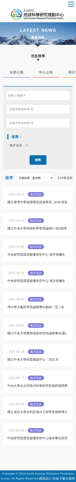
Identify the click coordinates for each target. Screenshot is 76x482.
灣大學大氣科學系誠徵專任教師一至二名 (35, 307)
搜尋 (38, 160)
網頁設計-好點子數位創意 (57, 478)
